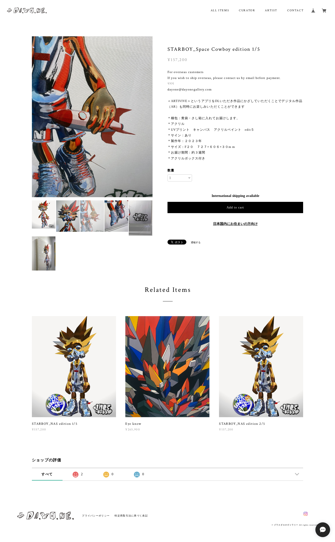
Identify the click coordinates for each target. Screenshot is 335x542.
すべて (47, 474)
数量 (171, 170)
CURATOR (247, 10)
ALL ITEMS (220, 10)
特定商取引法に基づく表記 (131, 515)
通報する (196, 242)
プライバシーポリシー (96, 515)
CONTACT (295, 10)
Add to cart (235, 207)
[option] (92, 116)
